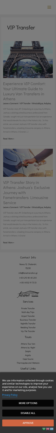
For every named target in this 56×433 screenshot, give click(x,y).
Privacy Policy (9, 395)
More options (28, 403)
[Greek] (52, 428)
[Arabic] (44, 428)
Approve (28, 423)
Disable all (28, 413)
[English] (48, 428)
